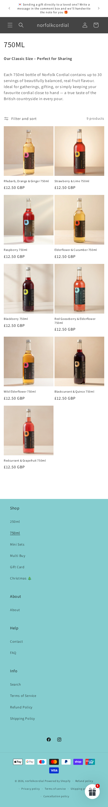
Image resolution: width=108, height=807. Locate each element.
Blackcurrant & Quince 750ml (74, 391)
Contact (16, 641)
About (15, 610)
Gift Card (17, 567)
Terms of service (55, 788)
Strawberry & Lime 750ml (72, 181)
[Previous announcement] (9, 8)
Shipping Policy (22, 718)
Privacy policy (30, 788)
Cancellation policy (56, 796)
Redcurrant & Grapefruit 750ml (25, 460)
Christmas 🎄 (21, 578)
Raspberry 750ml (15, 250)
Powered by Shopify (58, 781)
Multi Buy (17, 555)
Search (15, 684)
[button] (10, 25)
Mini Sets (17, 544)
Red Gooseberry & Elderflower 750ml (75, 321)
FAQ (13, 652)
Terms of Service (23, 695)
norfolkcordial (34, 781)
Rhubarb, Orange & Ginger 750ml (26, 181)
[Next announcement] (98, 8)
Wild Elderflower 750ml (20, 391)
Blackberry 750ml (16, 319)
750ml (15, 533)
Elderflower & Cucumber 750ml (76, 250)
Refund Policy (21, 707)
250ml (15, 521)
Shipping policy (81, 788)
